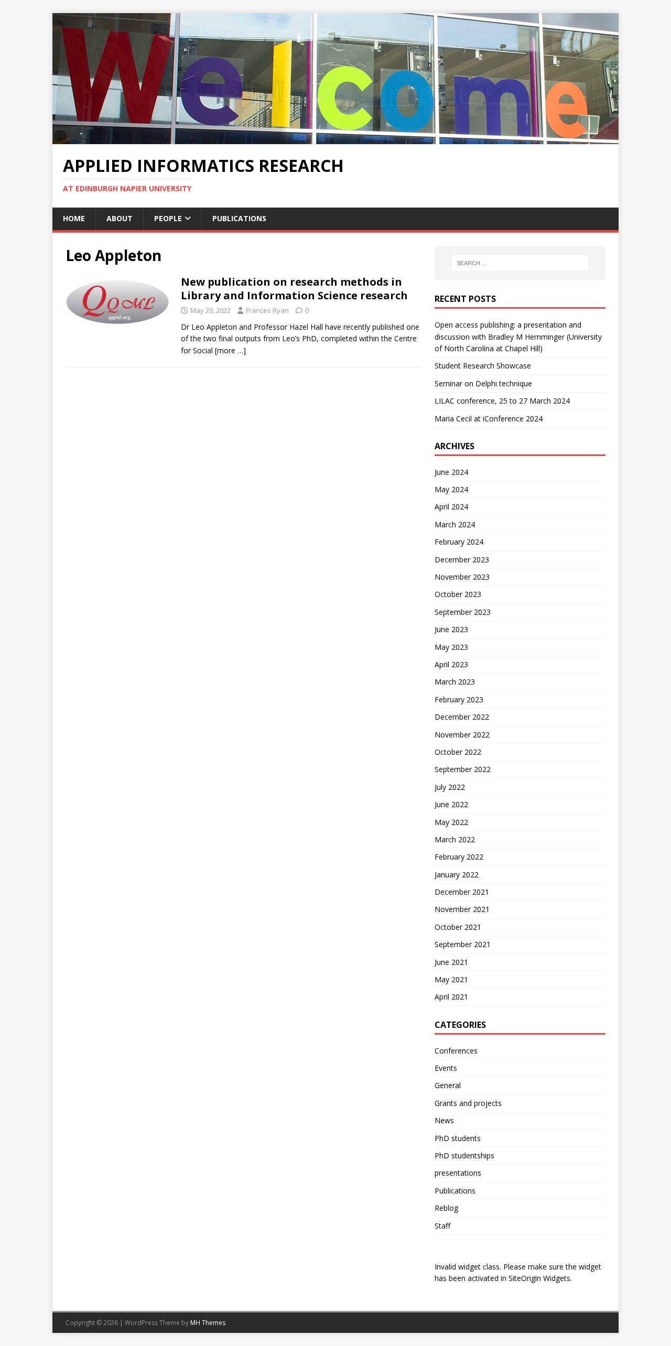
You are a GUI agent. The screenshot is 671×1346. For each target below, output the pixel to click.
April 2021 (451, 997)
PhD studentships (464, 1155)
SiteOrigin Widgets (539, 1278)
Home (74, 218)
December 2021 (462, 892)
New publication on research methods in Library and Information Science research (294, 288)
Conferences (456, 1051)
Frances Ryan (267, 310)
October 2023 (458, 594)
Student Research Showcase (484, 366)
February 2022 (459, 857)
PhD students (458, 1138)
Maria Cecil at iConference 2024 (489, 419)
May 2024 (451, 489)
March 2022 (455, 839)
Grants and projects (468, 1103)
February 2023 (459, 699)
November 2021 (462, 909)
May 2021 (451, 979)
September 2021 (463, 944)
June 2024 (451, 472)
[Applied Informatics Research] (335, 138)
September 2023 (463, 612)
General (448, 1085)
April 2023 (451, 664)
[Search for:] (520, 263)
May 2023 (451, 647)
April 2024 (451, 507)
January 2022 (457, 875)
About (119, 218)
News (444, 1120)
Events (446, 1068)
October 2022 (458, 752)
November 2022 (462, 735)
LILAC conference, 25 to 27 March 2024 (502, 401)
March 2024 (455, 524)
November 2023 (462, 577)
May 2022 (451, 822)
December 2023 (462, 560)
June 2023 (451, 629)
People (168, 218)
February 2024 (459, 542)
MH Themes (207, 1322)
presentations (458, 1173)
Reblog (446, 1208)
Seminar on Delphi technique (483, 383)
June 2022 (451, 804)
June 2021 (451, 962)
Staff (442, 1226)
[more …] (230, 350)
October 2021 (458, 927)
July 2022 (450, 787)
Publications (239, 218)
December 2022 (462, 717)
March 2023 (455, 682)
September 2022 (463, 769)
